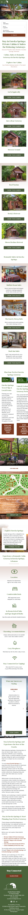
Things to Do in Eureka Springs (15, 850)
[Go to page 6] (17, 468)
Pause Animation (25, 17)
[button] (14, 23)
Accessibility (11, 904)
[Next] (23, 708)
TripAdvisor (16, 901)
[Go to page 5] (16, 468)
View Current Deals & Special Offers (14, 843)
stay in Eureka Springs (12, 763)
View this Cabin (14, 97)
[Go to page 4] (14, 468)
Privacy (18, 904)
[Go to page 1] (10, 468)
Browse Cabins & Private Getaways (14, 837)
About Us (14, 515)
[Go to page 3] (13, 468)
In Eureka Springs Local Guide (10, 852)
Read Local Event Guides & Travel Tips (15, 838)
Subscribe (14, 876)
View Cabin (14, 732)
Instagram (14, 901)
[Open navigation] (2, 2)
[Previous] (4, 708)
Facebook (11, 901)
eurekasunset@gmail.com (14, 898)
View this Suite (14, 295)
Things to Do (14, 547)
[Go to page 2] (11, 468)
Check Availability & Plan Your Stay (13, 845)
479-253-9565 (14, 897)
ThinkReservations (14, 908)
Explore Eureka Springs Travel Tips (7, 429)
